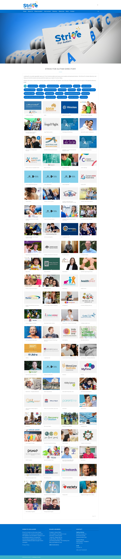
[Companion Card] (69, 229)
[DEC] (88, 229)
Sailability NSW (84, 426)
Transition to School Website (50, 494)
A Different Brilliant (29, 115)
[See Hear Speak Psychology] (51, 435)
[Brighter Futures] (69, 160)
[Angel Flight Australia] (51, 124)
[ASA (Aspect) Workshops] (69, 124)
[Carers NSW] (88, 177)
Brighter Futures (65, 167)
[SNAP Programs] (32, 452)
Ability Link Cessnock (66, 115)
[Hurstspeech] (69, 298)
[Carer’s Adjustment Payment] (32, 177)
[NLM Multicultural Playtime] (88, 384)
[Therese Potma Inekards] (69, 470)
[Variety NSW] (69, 487)
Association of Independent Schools (31, 150)
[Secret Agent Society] (32, 435)
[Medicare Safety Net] (51, 367)
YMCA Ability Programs (30, 511)
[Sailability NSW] (88, 418)
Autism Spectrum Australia (86, 149)
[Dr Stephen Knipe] (88, 247)
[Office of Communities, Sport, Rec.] (51, 401)
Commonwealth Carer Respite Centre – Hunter (32, 237)
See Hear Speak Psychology (50, 443)
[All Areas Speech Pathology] (88, 107)
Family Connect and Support (31, 288)
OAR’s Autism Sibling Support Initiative (32, 409)
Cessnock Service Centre (49, 219)
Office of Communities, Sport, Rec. (51, 408)
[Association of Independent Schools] (32, 142)
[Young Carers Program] (51, 504)
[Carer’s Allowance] (51, 177)
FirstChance (64, 288)
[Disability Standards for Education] (51, 247)
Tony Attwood (83, 477)
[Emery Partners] (51, 264)
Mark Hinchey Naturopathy (31, 374)
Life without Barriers (85, 340)
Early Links (28, 271)
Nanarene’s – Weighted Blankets (32, 391)
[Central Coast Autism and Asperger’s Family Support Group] (69, 193)
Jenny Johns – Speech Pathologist (69, 323)
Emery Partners (47, 271)
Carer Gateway (84, 167)
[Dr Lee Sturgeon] (69, 247)
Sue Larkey (83, 460)
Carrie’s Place (28, 201)
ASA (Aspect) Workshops (67, 132)
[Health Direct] (88, 281)
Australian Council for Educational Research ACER (69, 150)
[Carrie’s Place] (32, 193)
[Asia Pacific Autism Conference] (88, 124)
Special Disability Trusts (48, 460)
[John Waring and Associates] (32, 332)
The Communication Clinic (31, 477)
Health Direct (83, 288)
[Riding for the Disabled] (69, 418)
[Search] (98, 11)
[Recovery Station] (51, 418)
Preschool (28, 426)
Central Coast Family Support (87, 201)
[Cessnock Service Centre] (51, 211)
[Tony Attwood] (88, 470)
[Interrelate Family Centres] (51, 315)
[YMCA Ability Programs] (32, 504)
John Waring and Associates (31, 340)
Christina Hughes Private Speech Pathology (69, 220)
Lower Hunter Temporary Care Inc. (69, 357)
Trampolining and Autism (31, 494)
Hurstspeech (65, 305)
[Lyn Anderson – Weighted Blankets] (88, 350)
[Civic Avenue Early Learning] (88, 211)
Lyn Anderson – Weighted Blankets (88, 357)
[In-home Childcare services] (88, 298)
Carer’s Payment (65, 184)
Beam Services (47, 167)
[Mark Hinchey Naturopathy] (32, 367)
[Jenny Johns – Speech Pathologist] (69, 315)
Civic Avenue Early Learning (86, 219)
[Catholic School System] (51, 193)
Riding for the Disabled (67, 426)
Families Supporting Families (87, 271)
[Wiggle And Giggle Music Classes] (88, 487)
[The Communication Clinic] (32, 470)
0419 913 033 (79, 543)
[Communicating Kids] (51, 229)
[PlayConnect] (88, 401)
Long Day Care (47, 357)
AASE (45, 115)
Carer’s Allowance (47, 184)
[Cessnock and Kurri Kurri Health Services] (32, 211)
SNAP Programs (29, 460)
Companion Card (65, 236)
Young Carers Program (48, 511)
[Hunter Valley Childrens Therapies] (51, 298)
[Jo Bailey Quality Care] (88, 315)
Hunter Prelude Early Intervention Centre (32, 306)
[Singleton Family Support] (88, 435)
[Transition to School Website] (51, 487)
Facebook (84, 550)
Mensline (64, 374)
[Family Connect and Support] (32, 281)
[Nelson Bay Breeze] (51, 384)
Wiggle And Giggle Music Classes (87, 494)
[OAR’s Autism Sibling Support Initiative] (32, 401)
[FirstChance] (69, 281)
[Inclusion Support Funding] (32, 315)
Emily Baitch (64, 271)
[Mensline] (69, 367)
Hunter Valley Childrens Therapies (51, 305)
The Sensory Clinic (47, 477)
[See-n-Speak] (69, 435)
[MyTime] (88, 367)
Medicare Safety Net (48, 374)
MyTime (82, 374)
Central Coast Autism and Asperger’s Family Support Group (69, 202)
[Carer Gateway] (88, 160)
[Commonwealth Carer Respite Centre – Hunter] (32, 229)
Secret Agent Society (30, 443)
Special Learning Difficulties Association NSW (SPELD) (68, 460)
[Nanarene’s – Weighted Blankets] (32, 384)
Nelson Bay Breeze (48, 391)
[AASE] (51, 107)
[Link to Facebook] (98, 5)
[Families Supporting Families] (88, 264)
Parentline (64, 408)
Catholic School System (49, 201)
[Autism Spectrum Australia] (88, 142)
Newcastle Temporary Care (68, 391)
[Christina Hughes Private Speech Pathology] (69, 211)
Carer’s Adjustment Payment (31, 184)
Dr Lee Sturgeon (65, 254)
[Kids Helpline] (69, 332)
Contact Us (79, 547)
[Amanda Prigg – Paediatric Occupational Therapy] (32, 124)
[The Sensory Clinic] (51, 470)
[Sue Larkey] (88, 452)
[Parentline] (69, 401)
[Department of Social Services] (32, 247)
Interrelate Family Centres (49, 323)
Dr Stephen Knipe (84, 254)
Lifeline (27, 357)
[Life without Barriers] (88, 332)
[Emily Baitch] (69, 264)
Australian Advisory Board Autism (50, 149)
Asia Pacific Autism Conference (87, 132)
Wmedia (39, 557)
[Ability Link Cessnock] (69, 107)
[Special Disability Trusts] (51, 452)
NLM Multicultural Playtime (86, 391)
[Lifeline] (32, 350)
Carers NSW (83, 184)
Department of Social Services (32, 254)
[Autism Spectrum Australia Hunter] (32, 160)
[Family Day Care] (51, 281)
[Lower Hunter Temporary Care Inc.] (69, 350)
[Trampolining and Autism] (32, 487)
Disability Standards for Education (51, 254)
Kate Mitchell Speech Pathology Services (50, 340)
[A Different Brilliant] (32, 107)
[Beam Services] (51, 160)
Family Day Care (47, 288)
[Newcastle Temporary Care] (69, 384)
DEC (82, 236)
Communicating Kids (48, 236)
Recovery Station (47, 426)
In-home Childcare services (86, 305)
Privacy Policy (25, 544)
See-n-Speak (65, 443)
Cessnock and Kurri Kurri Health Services (32, 220)
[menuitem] (24, 11)
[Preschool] (32, 418)
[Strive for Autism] (33, 5)
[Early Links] (32, 264)
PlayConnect (83, 408)
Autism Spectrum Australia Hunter (32, 167)
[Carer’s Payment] (69, 177)
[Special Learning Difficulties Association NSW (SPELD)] (69, 452)
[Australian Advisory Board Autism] (51, 142)
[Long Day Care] (51, 350)
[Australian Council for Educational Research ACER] (69, 142)
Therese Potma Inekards (67, 477)
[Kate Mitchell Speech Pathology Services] (51, 332)
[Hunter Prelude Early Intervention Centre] (32, 298)
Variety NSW (64, 494)
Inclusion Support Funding (31, 323)
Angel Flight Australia (48, 132)
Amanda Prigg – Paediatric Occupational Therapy (31, 132)
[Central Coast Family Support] (88, 193)
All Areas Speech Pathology (86, 115)
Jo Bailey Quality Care (85, 323)
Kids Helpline (65, 340)
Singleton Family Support (86, 443)
